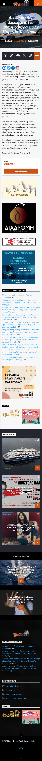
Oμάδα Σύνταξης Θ (10, 467)
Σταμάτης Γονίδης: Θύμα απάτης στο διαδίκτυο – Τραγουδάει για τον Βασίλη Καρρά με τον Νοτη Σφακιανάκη (20, 317)
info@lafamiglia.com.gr (14, 694)
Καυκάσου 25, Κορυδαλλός (16, 698)
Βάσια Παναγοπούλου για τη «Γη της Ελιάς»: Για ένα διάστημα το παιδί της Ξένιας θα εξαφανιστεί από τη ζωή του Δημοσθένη (20, 347)
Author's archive (21, 171)
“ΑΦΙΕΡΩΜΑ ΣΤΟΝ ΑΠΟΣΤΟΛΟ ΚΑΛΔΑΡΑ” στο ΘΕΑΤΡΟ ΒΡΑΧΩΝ (21, 490)
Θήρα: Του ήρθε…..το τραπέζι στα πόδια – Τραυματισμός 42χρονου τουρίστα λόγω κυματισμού (21, 570)
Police (24, 14)
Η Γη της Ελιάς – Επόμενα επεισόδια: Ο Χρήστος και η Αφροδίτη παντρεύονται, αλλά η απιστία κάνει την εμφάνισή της (21, 339)
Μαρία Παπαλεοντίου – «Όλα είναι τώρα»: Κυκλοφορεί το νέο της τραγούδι (21, 527)
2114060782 (10, 690)
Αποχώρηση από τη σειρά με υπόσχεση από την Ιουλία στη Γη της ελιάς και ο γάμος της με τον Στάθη (19, 302)
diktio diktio (19, 40)
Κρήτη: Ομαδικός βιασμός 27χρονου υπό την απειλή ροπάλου (22, 599)
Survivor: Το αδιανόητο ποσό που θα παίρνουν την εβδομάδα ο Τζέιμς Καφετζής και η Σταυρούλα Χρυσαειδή (21, 309)
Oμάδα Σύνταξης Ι (10, 504)
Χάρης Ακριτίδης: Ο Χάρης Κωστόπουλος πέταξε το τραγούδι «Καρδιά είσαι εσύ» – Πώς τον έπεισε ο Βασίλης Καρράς (20, 332)
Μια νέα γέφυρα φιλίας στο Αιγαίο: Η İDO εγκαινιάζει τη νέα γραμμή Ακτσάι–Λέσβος (21, 453)
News (17, 14)
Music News (8, 477)
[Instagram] (17, 68)
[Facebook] (4, 68)
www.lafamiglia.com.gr (14, 686)
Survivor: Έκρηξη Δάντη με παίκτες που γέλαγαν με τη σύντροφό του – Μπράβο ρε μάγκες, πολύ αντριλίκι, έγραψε (20, 324)
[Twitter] (9, 68)
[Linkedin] (13, 68)
